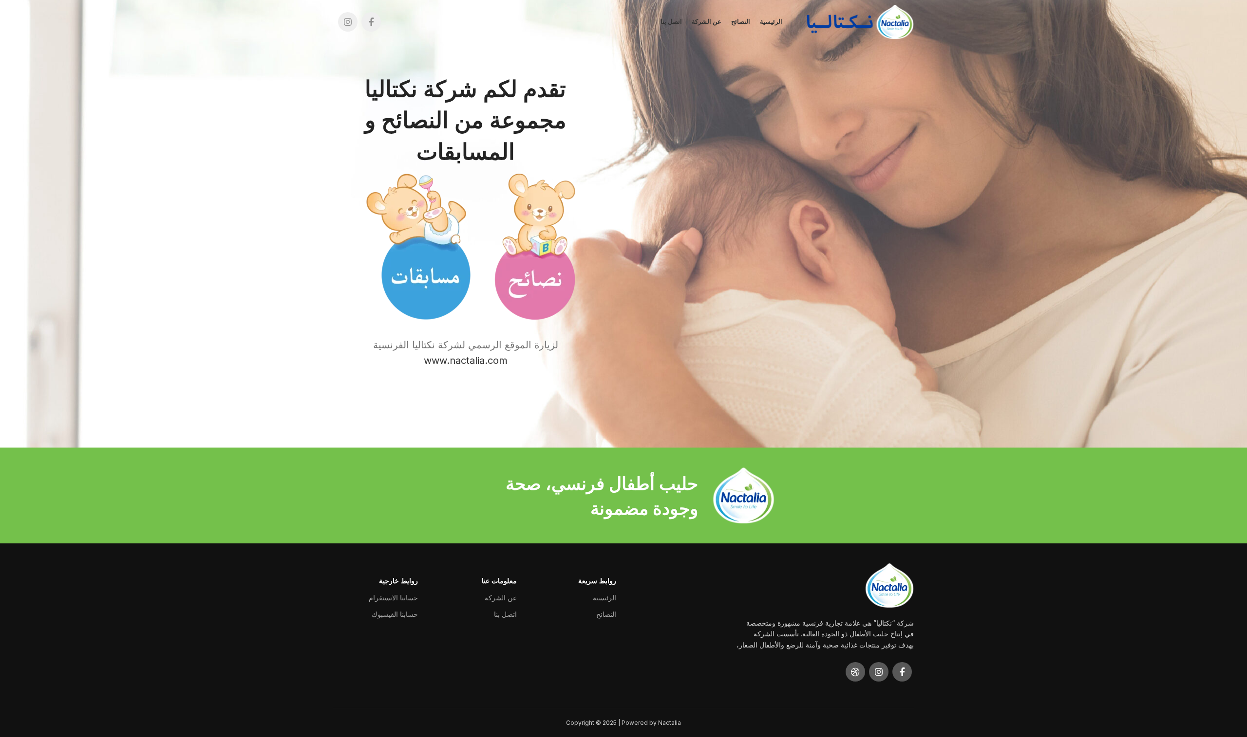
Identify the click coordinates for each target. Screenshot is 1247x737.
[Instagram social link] (348, 22)
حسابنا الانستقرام (393, 597)
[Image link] (538, 246)
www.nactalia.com (466, 360)
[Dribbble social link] (855, 672)
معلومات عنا (499, 580)
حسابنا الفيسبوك (395, 614)
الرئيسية (604, 597)
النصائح (606, 614)
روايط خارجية (398, 580)
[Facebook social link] (371, 22)
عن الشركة (501, 597)
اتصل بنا (505, 614)
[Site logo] (860, 21)
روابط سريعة (597, 580)
